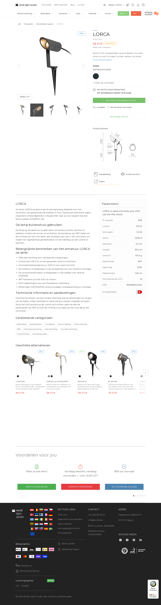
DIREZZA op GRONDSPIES (57, 381)
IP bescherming (80, 324)
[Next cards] (23, 495)
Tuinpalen (28, 24)
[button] (104, 5)
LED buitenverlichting (33, 329)
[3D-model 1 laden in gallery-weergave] (80, 110)
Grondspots (50, 324)
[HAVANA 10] (92, 363)
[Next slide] (83, 65)
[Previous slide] (19, 65)
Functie (108, 13)
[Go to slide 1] (133, 495)
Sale (134, 13)
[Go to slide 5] (141, 495)
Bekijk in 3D (25, 97)
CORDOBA (20, 381)
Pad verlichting (51, 329)
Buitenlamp (45, 13)
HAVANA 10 (82, 381)
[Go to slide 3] (137, 495)
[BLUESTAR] (123, 363)
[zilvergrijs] (49, 376)
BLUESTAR (112, 381)
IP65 (18, 329)
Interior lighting (64, 324)
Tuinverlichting (23, 334)
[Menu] (157, 581)
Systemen (63, 13)
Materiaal (92, 13)
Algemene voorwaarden (70, 519)
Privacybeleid (65, 533)
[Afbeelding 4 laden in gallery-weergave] (65, 110)
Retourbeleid (64, 524)
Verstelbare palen (45, 24)
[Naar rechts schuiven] (145, 373)
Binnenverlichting (25, 13)
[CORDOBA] (30, 363)
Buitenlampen (36, 324)
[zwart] (80, 376)
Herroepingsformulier (69, 528)
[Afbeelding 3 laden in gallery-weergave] (51, 110)
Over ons (62, 515)
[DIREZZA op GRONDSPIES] (61, 363)
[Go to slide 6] (142, 495)
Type (78, 13)
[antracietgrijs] (18, 376)
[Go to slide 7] (144, 495)
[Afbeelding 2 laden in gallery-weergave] (36, 110)
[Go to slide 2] (135, 495)
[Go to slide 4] (139, 495)
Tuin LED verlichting (69, 329)
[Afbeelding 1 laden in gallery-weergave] (22, 110)
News (122, 13)
